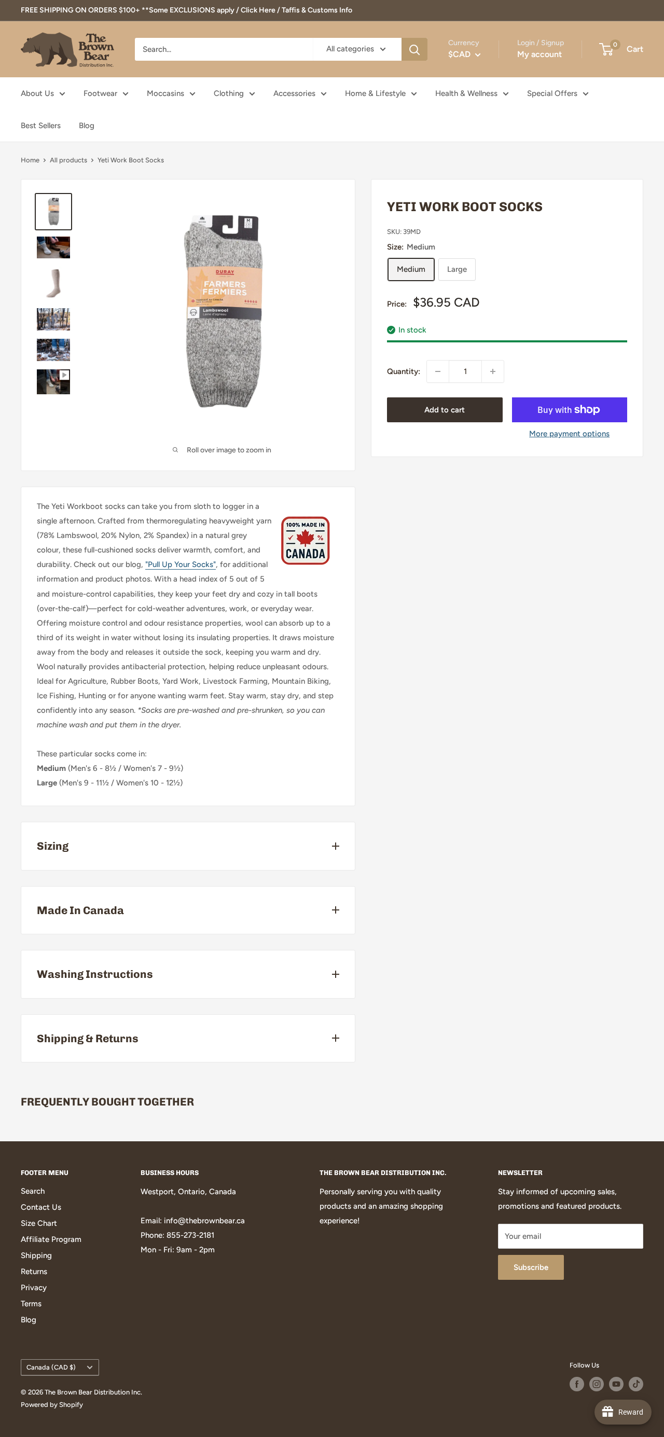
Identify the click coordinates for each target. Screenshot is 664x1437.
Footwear (100, 93)
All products (68, 160)
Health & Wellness (466, 93)
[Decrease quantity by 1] (438, 371)
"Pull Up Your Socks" (180, 564)
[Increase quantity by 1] (493, 371)
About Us (37, 93)
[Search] (414, 49)
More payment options (569, 433)
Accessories (294, 93)
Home (30, 160)
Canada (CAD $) (51, 1367)
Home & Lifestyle (375, 93)
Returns (34, 1271)
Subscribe (531, 1267)
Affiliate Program (51, 1239)
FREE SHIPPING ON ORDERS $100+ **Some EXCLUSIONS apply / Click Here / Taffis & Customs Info (186, 10)
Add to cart (444, 409)
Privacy (34, 1287)
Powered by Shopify (52, 1404)
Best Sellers (41, 125)
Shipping (36, 1255)
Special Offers (552, 93)
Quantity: (403, 371)
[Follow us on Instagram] (596, 1384)
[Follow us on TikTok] (636, 1384)
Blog (86, 125)
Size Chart (39, 1223)
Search (33, 1191)
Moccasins (165, 93)
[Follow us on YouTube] (616, 1384)
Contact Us (41, 1207)
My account (539, 54)
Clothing (229, 93)
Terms (31, 1303)
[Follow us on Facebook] (577, 1384)
